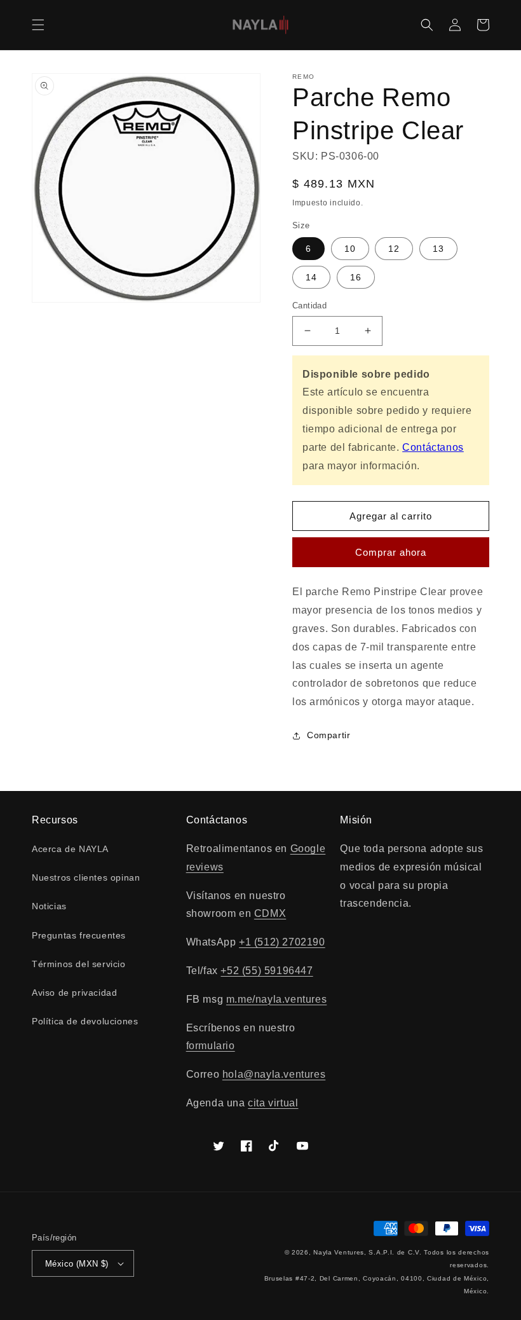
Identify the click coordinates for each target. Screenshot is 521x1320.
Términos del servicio (79, 964)
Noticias (49, 906)
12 (394, 249)
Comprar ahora (390, 552)
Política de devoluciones (85, 1021)
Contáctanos (433, 447)
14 (311, 277)
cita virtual (273, 1102)
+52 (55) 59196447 (266, 970)
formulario (210, 1045)
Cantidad (309, 305)
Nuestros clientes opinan (86, 877)
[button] (38, 25)
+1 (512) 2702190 (282, 942)
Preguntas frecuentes (79, 935)
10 (350, 249)
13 (438, 249)
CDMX (270, 913)
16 (356, 277)
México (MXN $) (77, 1263)
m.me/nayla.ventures (276, 999)
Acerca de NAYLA (70, 849)
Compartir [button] (328, 735)
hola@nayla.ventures (273, 1074)
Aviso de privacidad (74, 992)
